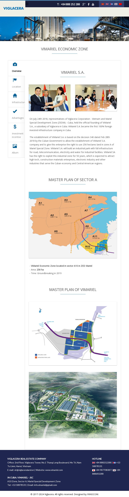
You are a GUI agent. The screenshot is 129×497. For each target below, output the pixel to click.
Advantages (18, 117)
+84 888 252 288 (70, 4)
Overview (16, 70)
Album (15, 152)
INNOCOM (92, 494)
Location (16, 86)
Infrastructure (18, 102)
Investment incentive (17, 135)
